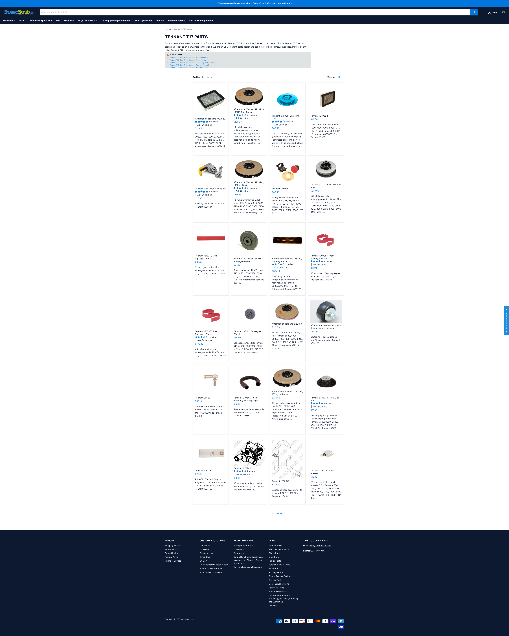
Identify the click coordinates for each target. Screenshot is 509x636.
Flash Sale (69, 20)
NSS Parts (273, 568)
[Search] (474, 12)
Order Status (206, 557)
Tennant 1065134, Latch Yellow (210, 188)
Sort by (196, 77)
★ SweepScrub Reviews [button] (506, 320)
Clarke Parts (274, 553)
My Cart (203, 561)
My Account (205, 549)
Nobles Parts (275, 561)
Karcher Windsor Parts (279, 564)
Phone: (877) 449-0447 (211, 568)
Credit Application (143, 20)
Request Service (176, 20)
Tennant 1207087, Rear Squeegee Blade (206, 332)
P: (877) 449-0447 (88, 20)
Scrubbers (239, 553)
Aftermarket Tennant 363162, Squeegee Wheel (248, 260)
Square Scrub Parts (278, 591)
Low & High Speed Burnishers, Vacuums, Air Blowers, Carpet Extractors (248, 560)
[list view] (342, 77)
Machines (8, 20)
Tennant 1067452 (203, 470)
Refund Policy (171, 553)
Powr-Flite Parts (276, 587)
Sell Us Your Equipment (201, 20)
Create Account (207, 553)
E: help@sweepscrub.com (116, 20)
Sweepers (239, 549)
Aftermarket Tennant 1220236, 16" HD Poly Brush (249, 110)
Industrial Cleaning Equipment (248, 567)
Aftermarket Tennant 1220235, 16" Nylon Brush (287, 393)
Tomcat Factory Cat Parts (280, 576)
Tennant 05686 (202, 397)
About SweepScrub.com (211, 572)
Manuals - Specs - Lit (41, 20)
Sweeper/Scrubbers (243, 545)
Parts (22, 20)
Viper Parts (274, 557)
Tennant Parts (275, 545)
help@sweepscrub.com (321, 545)
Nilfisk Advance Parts (279, 549)
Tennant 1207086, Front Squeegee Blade (322, 257)
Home (168, 29)
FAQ (58, 20)
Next (280, 513)
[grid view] (338, 77)
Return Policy (171, 549)
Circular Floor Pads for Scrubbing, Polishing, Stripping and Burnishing (283, 598)
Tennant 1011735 (280, 188)
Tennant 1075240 (242, 468)
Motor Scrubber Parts (279, 584)
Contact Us (205, 545)
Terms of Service (173, 561)
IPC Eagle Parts (276, 572)
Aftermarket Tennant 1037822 (210, 118)
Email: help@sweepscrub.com (214, 564)
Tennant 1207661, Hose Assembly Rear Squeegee (246, 399)
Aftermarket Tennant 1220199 (287, 323)
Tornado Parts (275, 580)
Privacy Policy (171, 557)
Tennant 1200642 (280, 481)
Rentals (160, 20)
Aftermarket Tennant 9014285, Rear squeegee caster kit (325, 326)
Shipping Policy (172, 545)
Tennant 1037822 (319, 115)
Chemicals (273, 605)
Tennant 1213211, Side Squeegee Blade (206, 257)
